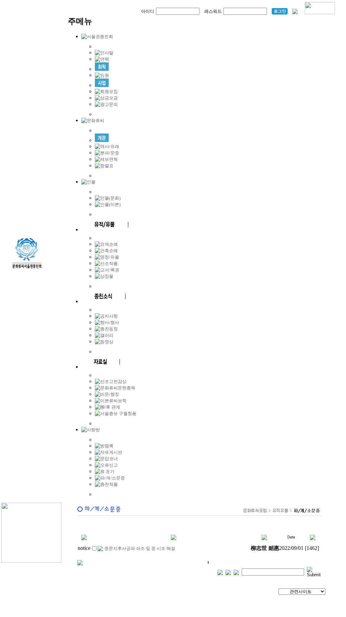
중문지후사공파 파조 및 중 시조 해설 (139, 548)
